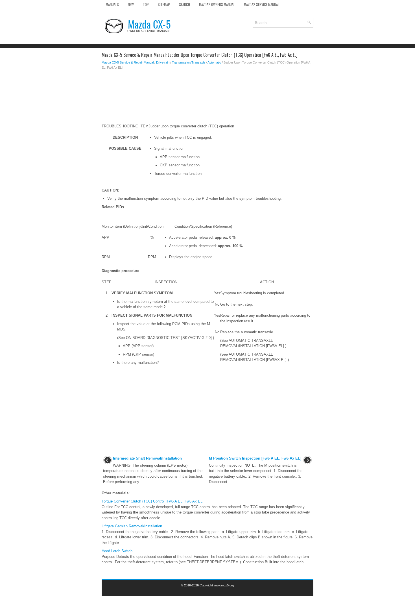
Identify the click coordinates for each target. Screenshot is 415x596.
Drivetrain (162, 62)
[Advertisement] (207, 93)
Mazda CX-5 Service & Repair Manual (128, 62)
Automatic (214, 62)
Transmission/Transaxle (188, 62)
